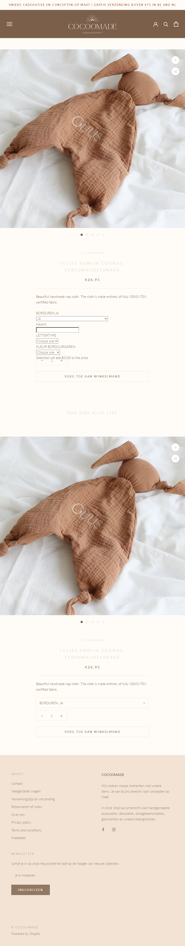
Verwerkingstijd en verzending (33, 799)
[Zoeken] (166, 24)
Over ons (18, 815)
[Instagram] (114, 829)
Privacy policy (21, 822)
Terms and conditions (26, 830)
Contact (17, 783)
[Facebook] (103, 829)
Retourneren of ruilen (26, 807)
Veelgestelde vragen (26, 791)
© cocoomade (24, 927)
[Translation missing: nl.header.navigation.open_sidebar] (9, 24)
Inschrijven (30, 890)
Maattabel (18, 838)
